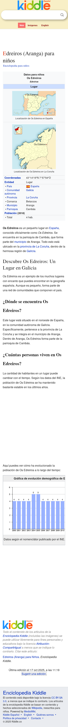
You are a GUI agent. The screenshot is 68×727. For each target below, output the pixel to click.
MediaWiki (29, 711)
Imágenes (32, 25)
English (45, 25)
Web (22, 25)
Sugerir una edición (34, 674)
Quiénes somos (45, 714)
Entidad (9, 182)
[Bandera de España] (28, 186)
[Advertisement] (34, 38)
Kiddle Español (11, 714)
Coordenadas (13, 177)
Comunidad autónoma (12, 191)
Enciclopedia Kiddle (15, 636)
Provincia (12, 197)
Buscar (62, 15)
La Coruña (32, 197)
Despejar (55, 15)
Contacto (36, 718)
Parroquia (12, 209)
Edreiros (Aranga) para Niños (21, 657)
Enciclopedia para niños (16, 65)
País (9, 186)
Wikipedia (37, 708)
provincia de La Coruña (34, 246)
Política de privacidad (15, 718)
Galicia (30, 190)
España (35, 186)
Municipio (12, 205)
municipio (20, 242)
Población (11, 213)
